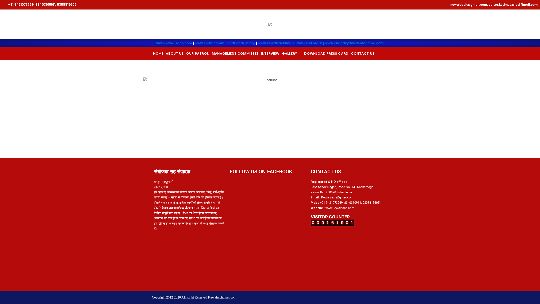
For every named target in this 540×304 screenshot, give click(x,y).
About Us (175, 53)
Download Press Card (326, 53)
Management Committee (235, 53)
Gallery (289, 53)
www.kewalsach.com (174, 43)
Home (158, 53)
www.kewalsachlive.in (276, 43)
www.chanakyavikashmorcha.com (354, 43)
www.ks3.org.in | (311, 43)
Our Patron (197, 53)
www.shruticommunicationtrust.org (225, 43)
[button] (292, 53)
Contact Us (363, 53)
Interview (270, 53)
